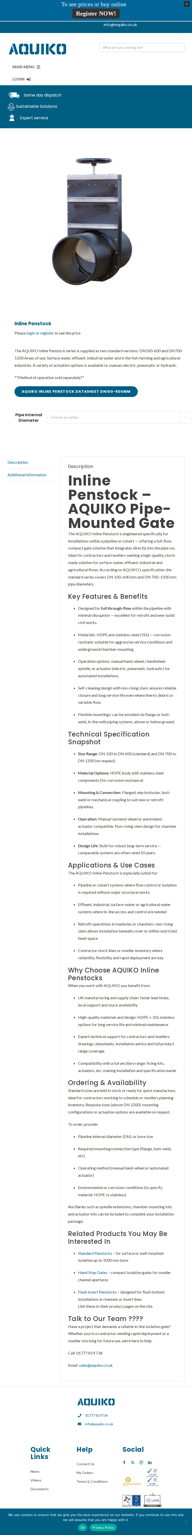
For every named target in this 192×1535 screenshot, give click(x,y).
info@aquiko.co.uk (99, 1424)
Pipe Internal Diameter (28, 417)
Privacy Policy (103, 1528)
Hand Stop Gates (92, 1272)
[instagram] (141, 1462)
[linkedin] (150, 1462)
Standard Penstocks (95, 1253)
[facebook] (124, 1462)
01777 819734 (96, 1415)
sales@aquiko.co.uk (96, 1365)
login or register (40, 332)
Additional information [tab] (27, 474)
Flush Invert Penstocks (97, 1292)
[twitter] (132, 1462)
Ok (82, 1528)
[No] (185, 1521)
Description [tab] (18, 462)
